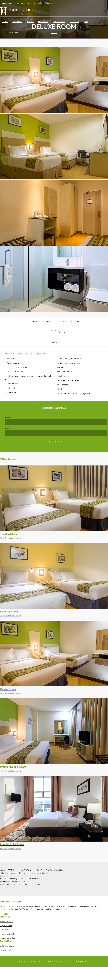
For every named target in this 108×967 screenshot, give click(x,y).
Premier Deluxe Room (9, 934)
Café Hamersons (7, 946)
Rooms (30, 21)
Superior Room (6, 925)
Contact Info (4, 876)
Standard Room (6, 921)
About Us (17, 21)
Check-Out (10, 428)
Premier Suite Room (8, 938)
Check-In (9, 417)
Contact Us (59, 21)
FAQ (86, 21)
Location (74, 21)
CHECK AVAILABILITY (54, 441)
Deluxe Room (5, 930)
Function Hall (5, 950)
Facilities (43, 21)
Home (5, 21)
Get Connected (5, 887)
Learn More (4, 914)
